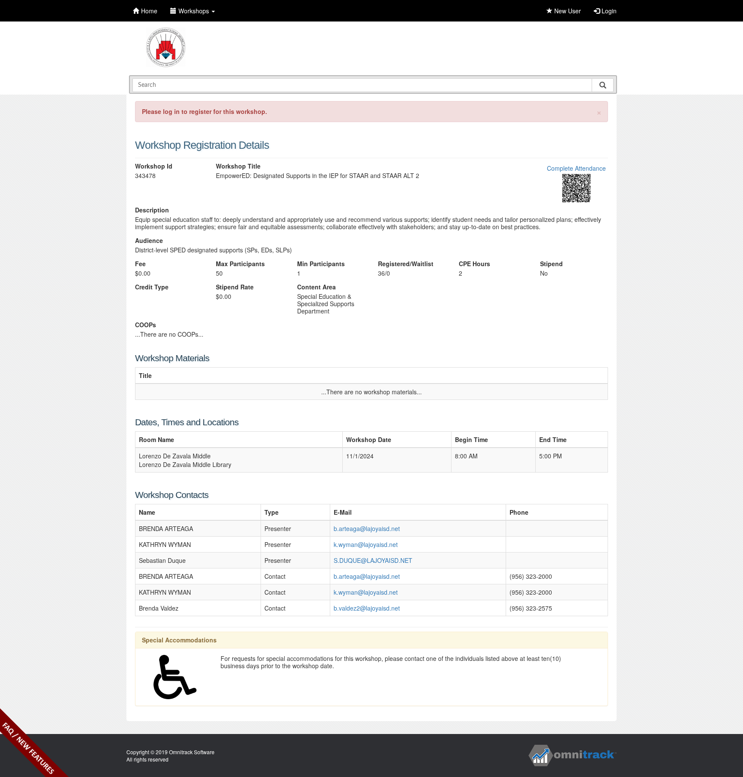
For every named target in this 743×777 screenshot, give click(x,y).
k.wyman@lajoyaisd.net (366, 544)
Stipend (551, 263)
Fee (140, 263)
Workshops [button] (194, 10)
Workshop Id (153, 166)
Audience (149, 240)
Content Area (316, 287)
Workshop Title (238, 166)
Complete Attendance (576, 168)
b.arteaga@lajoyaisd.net (367, 528)
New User (567, 10)
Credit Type (152, 287)
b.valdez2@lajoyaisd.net (367, 608)
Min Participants (321, 263)
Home (149, 10)
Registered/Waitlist (405, 263)
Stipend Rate (235, 287)
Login (608, 10)
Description (152, 210)
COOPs (145, 325)
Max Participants (240, 263)
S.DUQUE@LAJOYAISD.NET (373, 560)
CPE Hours (474, 263)
